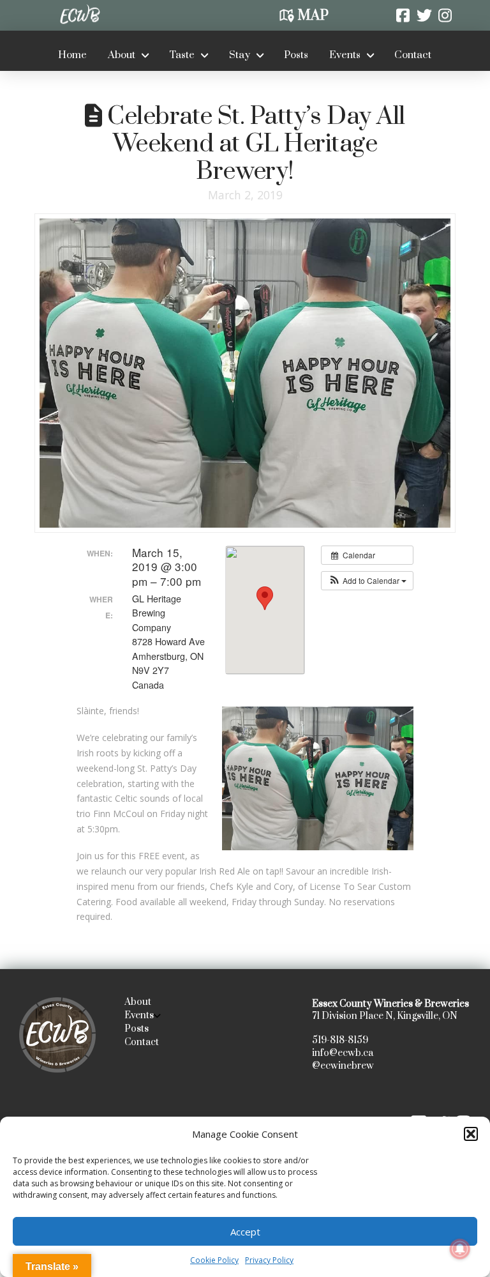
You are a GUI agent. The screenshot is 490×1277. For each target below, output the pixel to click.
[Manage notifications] (460, 1249)
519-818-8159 (340, 1040)
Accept (245, 1231)
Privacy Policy (269, 1260)
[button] (470, 1134)
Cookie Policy (214, 1260)
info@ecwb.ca (342, 1053)
